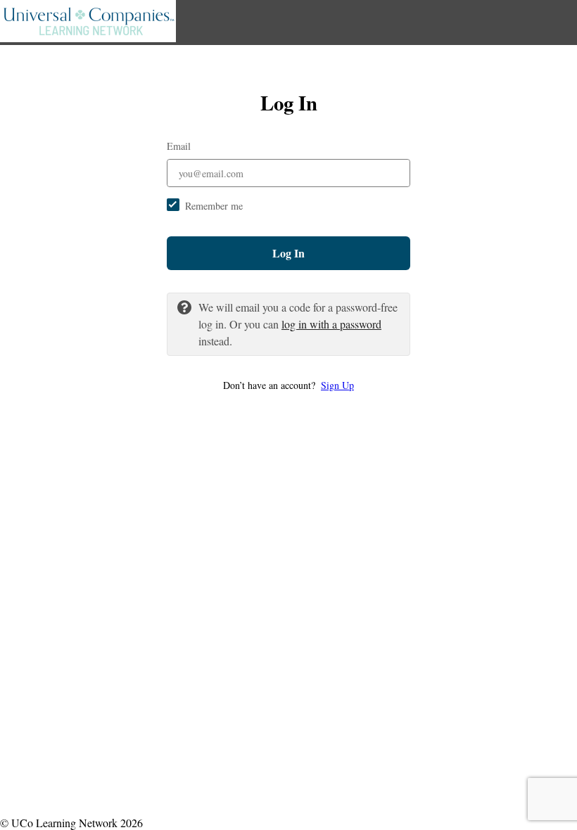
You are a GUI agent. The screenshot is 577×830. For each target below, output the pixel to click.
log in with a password (331, 324)
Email (179, 146)
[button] (288, 385)
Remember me (214, 205)
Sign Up (337, 385)
